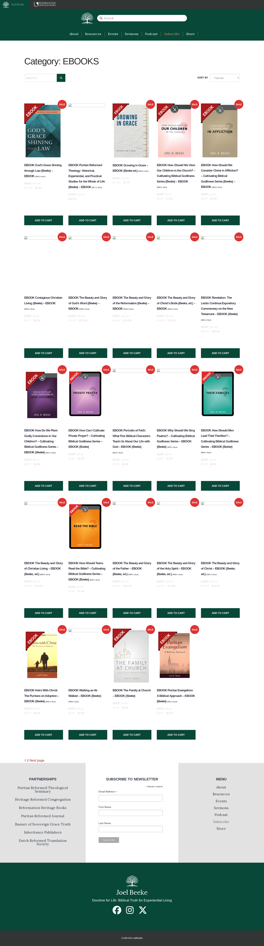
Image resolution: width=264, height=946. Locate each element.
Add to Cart (43, 220)
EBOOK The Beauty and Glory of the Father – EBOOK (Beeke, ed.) (132, 568)
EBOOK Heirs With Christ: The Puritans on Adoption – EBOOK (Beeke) (41, 696)
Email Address (108, 792)
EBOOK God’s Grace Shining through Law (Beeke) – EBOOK (42, 170)
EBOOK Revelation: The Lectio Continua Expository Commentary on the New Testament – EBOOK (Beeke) (219, 308)
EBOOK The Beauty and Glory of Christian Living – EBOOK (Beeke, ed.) (43, 568)
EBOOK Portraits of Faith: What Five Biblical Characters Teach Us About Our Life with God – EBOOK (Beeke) (131, 441)
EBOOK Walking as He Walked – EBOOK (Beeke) (84, 696)
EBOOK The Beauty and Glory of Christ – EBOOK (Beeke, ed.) (220, 568)
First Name (105, 807)
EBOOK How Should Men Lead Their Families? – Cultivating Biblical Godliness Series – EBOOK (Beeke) (219, 441)
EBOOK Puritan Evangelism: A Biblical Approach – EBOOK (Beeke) (176, 696)
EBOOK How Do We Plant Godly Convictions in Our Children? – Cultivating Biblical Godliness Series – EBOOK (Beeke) (41, 441)
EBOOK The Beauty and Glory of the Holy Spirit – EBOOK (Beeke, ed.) (176, 568)
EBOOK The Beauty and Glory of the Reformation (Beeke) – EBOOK (132, 303)
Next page (37, 760)
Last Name (105, 823)
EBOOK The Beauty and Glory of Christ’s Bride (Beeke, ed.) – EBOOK (176, 303)
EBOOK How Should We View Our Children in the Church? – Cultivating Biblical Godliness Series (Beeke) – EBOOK (176, 175)
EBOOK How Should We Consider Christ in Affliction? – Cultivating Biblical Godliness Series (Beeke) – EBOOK (219, 176)
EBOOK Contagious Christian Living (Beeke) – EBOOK (43, 303)
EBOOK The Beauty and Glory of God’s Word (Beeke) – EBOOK (87, 303)
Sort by (202, 77)
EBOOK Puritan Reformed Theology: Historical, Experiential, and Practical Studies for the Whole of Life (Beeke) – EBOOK (86, 176)
